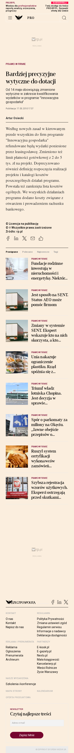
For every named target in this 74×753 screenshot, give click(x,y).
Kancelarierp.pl (46, 663)
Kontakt (11, 623)
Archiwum (12, 659)
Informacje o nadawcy (51, 631)
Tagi (55, 251)
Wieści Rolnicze (47, 667)
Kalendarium (45, 691)
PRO (31, 18)
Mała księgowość (48, 659)
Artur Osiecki (15, 118)
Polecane (27, 251)
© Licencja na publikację (22, 223)
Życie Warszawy (47, 672)
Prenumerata (14, 655)
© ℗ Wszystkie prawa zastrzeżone (29, 227)
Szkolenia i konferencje (21, 684)
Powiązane (12, 251)
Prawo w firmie (16, 64)
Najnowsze (43, 251)
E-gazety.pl (44, 651)
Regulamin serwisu (49, 627)
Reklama (11, 647)
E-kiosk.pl (43, 647)
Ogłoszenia (13, 651)
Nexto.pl (42, 655)
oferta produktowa (18, 697)
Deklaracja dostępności (52, 635)
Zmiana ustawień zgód (52, 623)
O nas (9, 619)
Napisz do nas (15, 627)
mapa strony (14, 691)
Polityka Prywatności (50, 619)
